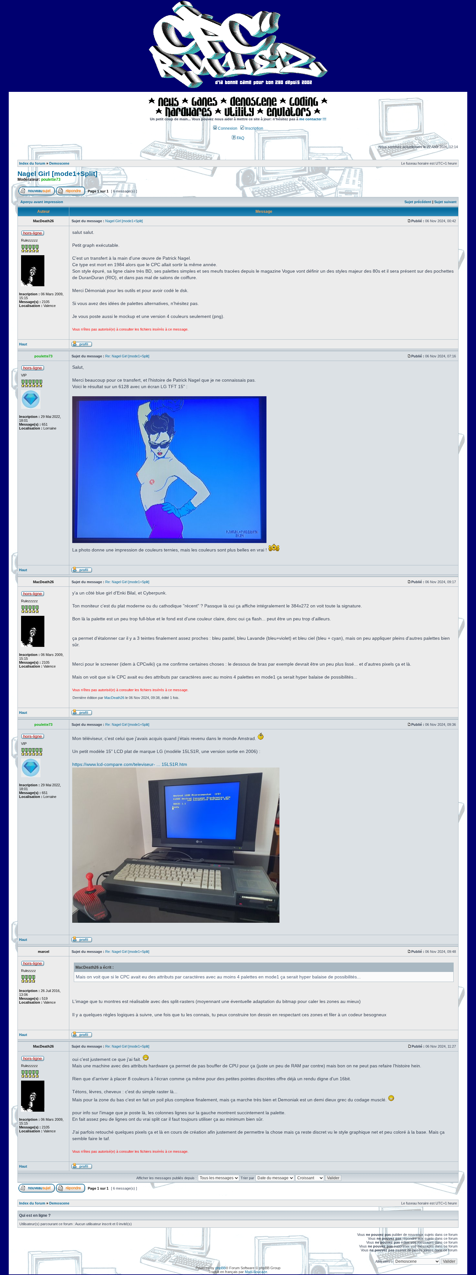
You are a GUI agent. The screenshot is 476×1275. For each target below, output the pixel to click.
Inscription (253, 128)
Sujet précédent (417, 202)
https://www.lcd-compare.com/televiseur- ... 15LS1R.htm (129, 764)
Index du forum (32, 163)
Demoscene (59, 163)
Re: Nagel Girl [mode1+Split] (127, 356)
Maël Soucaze (256, 1272)
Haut (23, 344)
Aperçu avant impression (41, 202)
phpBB (220, 1268)
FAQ (240, 138)
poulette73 (51, 179)
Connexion (227, 128)
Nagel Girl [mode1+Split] (57, 174)
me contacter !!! (312, 119)
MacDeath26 (114, 698)
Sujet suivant (445, 202)
